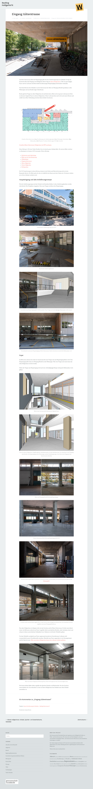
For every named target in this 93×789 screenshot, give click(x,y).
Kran (78, 761)
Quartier (73, 763)
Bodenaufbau (77, 756)
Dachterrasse (85, 756)
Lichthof (85, 761)
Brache (80, 756)
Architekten (56, 756)
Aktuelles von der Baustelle (11, 744)
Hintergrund (8, 758)
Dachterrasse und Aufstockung (29, 155)
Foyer (66, 18)
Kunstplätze (81, 761)
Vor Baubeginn (9, 769)
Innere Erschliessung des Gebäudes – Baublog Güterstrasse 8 (36, 706)
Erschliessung (61, 18)
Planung (7, 764)
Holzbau (62, 761)
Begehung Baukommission (11, 753)
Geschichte (53, 761)
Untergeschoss (61, 765)
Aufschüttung (63, 756)
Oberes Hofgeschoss (26, 163)
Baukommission (67, 756)
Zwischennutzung (83, 765)
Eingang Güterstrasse (27, 161)
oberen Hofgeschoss (55, 81)
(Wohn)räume (25, 159)
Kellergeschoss (25, 167)
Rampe (70, 18)
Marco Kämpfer (57, 763)
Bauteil (7, 750)
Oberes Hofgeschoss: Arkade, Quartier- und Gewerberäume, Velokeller (24, 721)
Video (7, 767)
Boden (74, 756)
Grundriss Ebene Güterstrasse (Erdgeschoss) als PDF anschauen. (35, 145)
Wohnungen (72, 765)
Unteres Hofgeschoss (26, 165)
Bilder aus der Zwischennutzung (29, 157)
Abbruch (52, 756)
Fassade (68, 758)
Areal (60, 756)
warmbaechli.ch (61, 749)
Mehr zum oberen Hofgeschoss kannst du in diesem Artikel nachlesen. (48, 640)
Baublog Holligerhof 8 (7, 3)
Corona (82, 756)
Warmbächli (66, 765)
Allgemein (8, 747)
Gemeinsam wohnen (77, 758)
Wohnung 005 (46, 581)
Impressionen (69, 761)
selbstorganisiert (81, 763)
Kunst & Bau (8, 761)
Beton (71, 756)
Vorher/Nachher (45, 18)
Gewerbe (58, 761)
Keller (76, 761)
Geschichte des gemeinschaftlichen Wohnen (15, 755)
